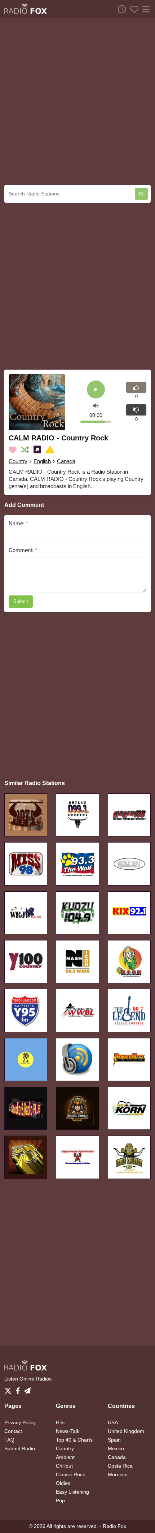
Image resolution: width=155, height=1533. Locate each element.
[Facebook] (19, 1388)
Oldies (63, 1483)
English (42, 461)
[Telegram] (27, 1388)
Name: (18, 523)
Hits (60, 1422)
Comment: (23, 550)
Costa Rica (120, 1466)
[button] (95, 405)
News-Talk (67, 1431)
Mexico (116, 1448)
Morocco (118, 1474)
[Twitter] (9, 1388)
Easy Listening (72, 1492)
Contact (13, 1431)
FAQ (9, 1440)
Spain (114, 1440)
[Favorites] (132, 9)
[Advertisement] (77, 101)
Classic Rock (70, 1474)
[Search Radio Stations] (141, 194)
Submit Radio (19, 1448)
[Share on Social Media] (38, 450)
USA (113, 1422)
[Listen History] (120, 9)
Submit (20, 601)
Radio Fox (114, 1526)
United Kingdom (126, 1431)
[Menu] (144, 9)
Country (18, 461)
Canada (66, 461)
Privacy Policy (20, 1422)
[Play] (96, 390)
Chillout (64, 1466)
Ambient (65, 1457)
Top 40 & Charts (74, 1440)
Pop (60, 1500)
